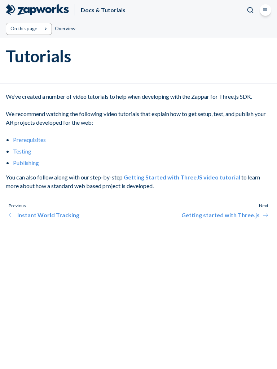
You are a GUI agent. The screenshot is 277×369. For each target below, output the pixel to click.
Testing (22, 151)
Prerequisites (29, 139)
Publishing (26, 162)
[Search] (250, 10)
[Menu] (265, 10)
